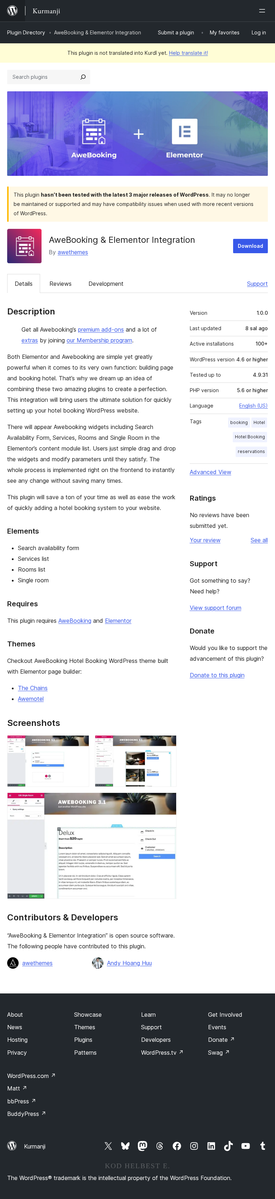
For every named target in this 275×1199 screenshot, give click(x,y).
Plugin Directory (26, 32)
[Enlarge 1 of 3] (79, 744)
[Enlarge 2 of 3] (166, 744)
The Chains (33, 688)
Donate (221, 1039)
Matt (17, 1088)
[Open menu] (263, 10)
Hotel (259, 422)
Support (257, 283)
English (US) (253, 406)
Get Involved (225, 1014)
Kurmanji (34, 1146)
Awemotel (31, 698)
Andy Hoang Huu (129, 963)
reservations (251, 451)
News (14, 1027)
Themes (84, 1027)
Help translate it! (188, 53)
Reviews (60, 283)
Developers (156, 1039)
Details (24, 283)
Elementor (118, 620)
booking (239, 422)
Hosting (17, 1039)
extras (29, 340)
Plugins (83, 1039)
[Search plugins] (83, 77)
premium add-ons (101, 329)
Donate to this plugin (217, 675)
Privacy (17, 1052)
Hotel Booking (250, 436)
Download (250, 246)
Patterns (85, 1052)
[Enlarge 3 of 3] (166, 802)
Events (217, 1027)
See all (259, 540)
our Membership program (99, 340)
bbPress (21, 1101)
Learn (148, 1014)
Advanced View (210, 472)
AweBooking (74, 620)
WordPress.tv (162, 1052)
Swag (219, 1052)
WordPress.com (31, 1075)
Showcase (88, 1014)
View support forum (215, 607)
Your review (205, 540)
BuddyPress (26, 1113)
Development (106, 283)
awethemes (73, 252)
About (15, 1014)
